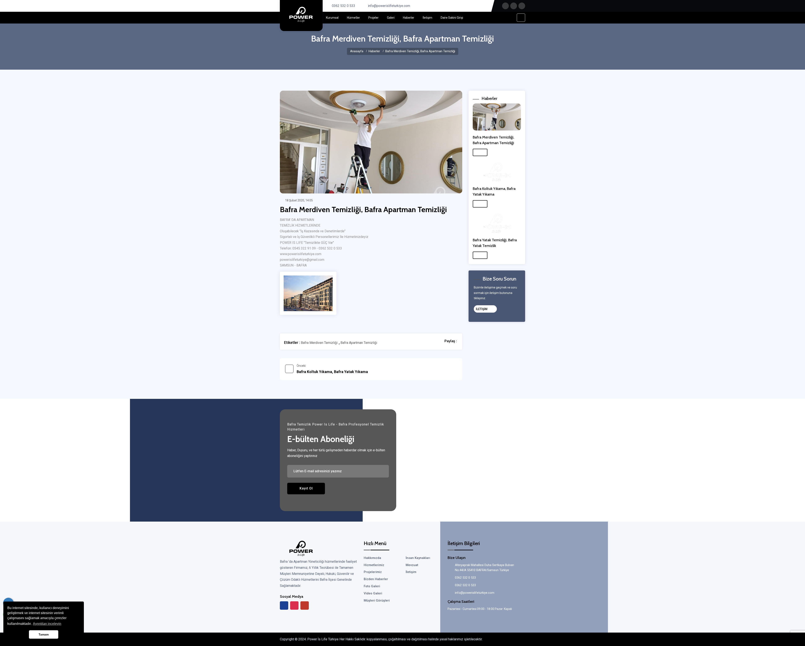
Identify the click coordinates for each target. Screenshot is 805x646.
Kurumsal (332, 17)
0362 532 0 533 (343, 6)
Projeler (373, 17)
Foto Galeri (372, 586)
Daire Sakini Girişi (452, 17)
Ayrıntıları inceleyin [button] (47, 623)
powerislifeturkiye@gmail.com (302, 260)
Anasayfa (356, 51)
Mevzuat (412, 565)
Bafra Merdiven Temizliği (319, 343)
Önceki (332, 369)
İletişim (427, 17)
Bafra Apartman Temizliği (358, 343)
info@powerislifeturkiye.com (389, 6)
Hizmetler (353, 17)
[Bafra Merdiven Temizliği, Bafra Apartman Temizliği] (308, 293)
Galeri (391, 17)
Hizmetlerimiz (374, 565)
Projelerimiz (373, 572)
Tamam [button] (44, 634)
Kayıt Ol (306, 488)
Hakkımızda (372, 558)
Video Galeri (373, 593)
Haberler (408, 17)
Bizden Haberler (376, 579)
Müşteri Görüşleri (377, 600)
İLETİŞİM (482, 309)
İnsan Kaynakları (418, 558)
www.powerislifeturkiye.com (300, 254)
